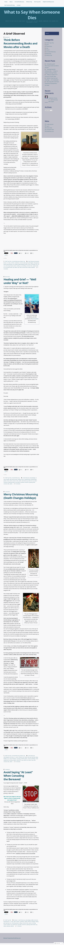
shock (11, 480)
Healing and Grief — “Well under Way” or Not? (20, 281)
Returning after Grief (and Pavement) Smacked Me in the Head (52, 83)
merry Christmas (13, 758)
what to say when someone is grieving (25, 482)
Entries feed (49, 128)
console (21, 262)
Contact (18, 5)
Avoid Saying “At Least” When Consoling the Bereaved (18, 775)
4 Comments (17, 761)
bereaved (37, 261)
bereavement (6, 921)
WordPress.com (50, 131)
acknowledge (32, 477)
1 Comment (19, 926)
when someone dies (24, 267)
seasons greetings (31, 758)
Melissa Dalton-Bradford (20, 264)
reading (18, 265)
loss (14, 264)
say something (23, 265)
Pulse (8, 480)
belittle (32, 920)
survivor (5, 924)
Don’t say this (37, 1)
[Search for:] (52, 33)
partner (5, 480)
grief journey (14, 479)
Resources (48, 53)
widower (12, 926)
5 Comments (17, 483)
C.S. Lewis (8, 262)
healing (19, 479)
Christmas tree (21, 757)
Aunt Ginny (11, 757)
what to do (26, 760)
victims (20, 480)
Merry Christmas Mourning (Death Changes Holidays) (21, 496)
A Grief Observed (31, 261)
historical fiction (9, 264)
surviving (34, 923)
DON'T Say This (8, 261)
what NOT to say (20, 760)
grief (27, 262)
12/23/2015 (7, 491)
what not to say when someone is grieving (21, 924)
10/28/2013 (7, 769)
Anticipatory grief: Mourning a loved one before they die (52, 65)
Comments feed (50, 129)
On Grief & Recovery (19, 1)
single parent (6, 760)
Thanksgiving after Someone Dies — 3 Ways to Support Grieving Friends (51, 71)
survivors (14, 480)
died (28, 757)
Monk (26, 264)
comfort (12, 262)
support (34, 265)
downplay (33, 921)
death (24, 262)
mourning (33, 264)
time (17, 480)
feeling (37, 921)
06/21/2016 (7, 276)
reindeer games (24, 758)
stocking (10, 760)
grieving (33, 757)
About (11, 1)
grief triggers (30, 262)
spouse (30, 923)
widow (29, 267)
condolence (17, 262)
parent (15, 265)
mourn (29, 264)
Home (5, 1)
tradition (14, 760)
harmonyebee (35, 318)
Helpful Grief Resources (48, 1)
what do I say (9, 924)
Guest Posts (49, 46)
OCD (36, 264)
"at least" (16, 920)
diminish (29, 921)
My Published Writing (9, 5)
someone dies (29, 265)
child (15, 921)
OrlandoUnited (33, 479)
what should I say (10, 267)
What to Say (29, 1)
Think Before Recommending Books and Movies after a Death (20, 43)
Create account (49, 124)
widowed (33, 267)
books (5, 262)
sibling (20, 923)
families (7, 479)
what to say (17, 267)
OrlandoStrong (27, 479)
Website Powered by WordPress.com (11, 938)
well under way (25, 480)
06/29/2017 (7, 37)
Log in (47, 126)
